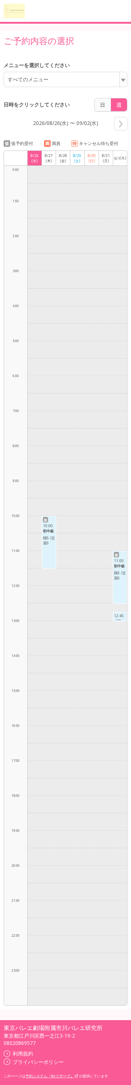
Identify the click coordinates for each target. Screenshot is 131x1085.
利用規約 (23, 1053)
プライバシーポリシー (38, 1061)
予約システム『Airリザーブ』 (49, 1075)
